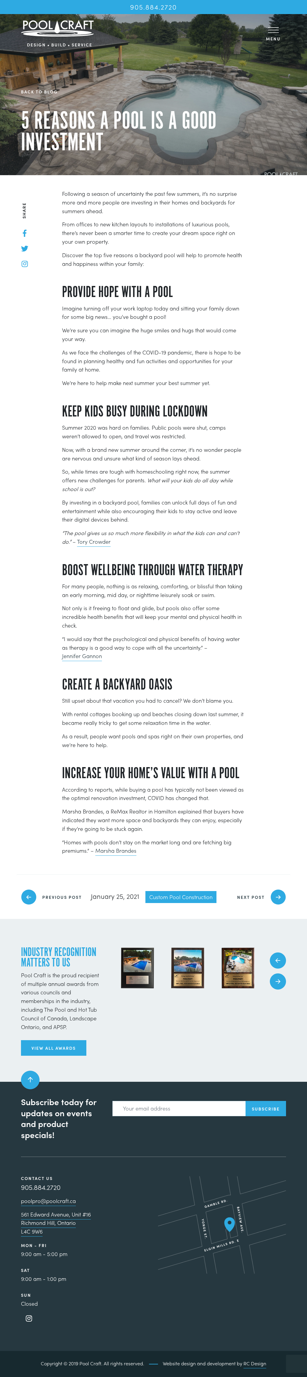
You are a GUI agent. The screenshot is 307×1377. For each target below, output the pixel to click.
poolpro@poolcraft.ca (48, 1201)
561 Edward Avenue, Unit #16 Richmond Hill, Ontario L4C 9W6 (56, 1223)
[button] (278, 960)
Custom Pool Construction (181, 897)
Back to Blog (39, 92)
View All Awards (53, 1048)
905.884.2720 (153, 7)
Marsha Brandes (115, 850)
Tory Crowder (94, 541)
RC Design (254, 1363)
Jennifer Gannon (82, 656)
